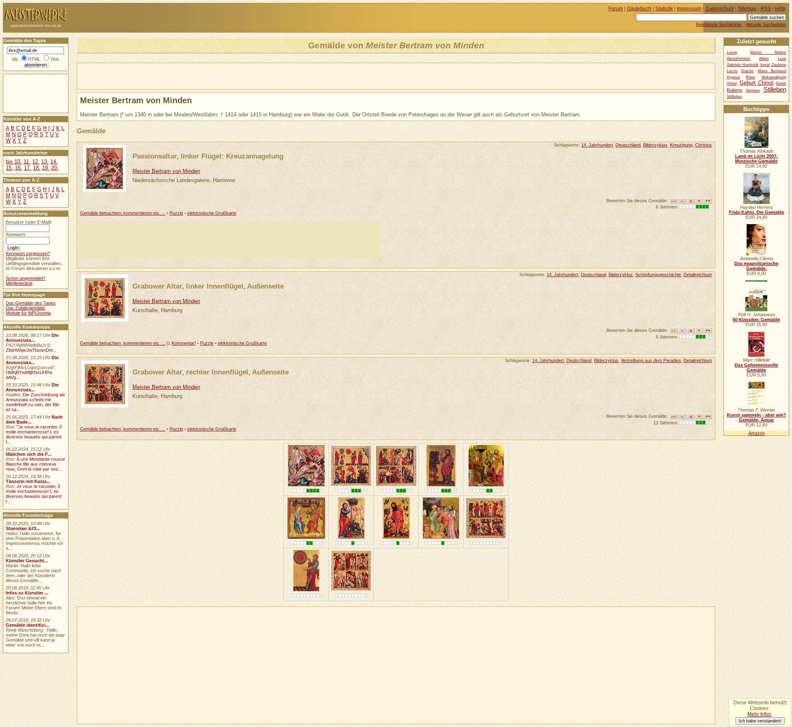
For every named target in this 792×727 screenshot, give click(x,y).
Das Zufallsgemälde (25, 307)
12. (36, 162)
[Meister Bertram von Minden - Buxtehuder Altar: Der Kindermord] (486, 484)
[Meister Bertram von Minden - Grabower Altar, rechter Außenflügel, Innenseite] (351, 589)
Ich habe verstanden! (760, 720)
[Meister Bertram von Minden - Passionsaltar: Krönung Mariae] (306, 537)
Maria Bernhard (772, 71)
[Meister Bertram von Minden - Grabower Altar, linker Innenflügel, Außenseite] (351, 484)
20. (55, 168)
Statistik (664, 9)
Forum (615, 9)
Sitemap (747, 9)
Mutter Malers (768, 52)
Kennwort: (16, 234)
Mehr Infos (759, 714)
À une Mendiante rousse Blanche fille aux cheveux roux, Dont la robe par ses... (35, 464)
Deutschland (628, 144)
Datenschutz (720, 9)
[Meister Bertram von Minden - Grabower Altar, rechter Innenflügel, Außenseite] (396, 484)
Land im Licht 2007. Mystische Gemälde (756, 158)
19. (46, 168)
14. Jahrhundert (597, 144)
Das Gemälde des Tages (31, 303)
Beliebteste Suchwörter (719, 24)
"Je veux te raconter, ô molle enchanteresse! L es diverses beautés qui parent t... (34, 434)
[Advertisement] (173, 75)
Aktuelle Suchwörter (766, 24)
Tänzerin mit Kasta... (28, 481)
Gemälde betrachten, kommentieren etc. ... (122, 213)
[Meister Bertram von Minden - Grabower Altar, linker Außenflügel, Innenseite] (486, 537)
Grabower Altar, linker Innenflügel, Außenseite (208, 286)
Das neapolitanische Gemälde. (756, 266)
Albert (764, 59)
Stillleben (734, 97)
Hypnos (733, 77)
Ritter (750, 77)
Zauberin (778, 65)
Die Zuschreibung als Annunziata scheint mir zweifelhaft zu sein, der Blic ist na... (35, 402)
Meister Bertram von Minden (166, 171)
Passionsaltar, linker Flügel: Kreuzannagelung (207, 156)
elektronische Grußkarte (211, 213)
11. (27, 162)
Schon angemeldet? (25, 278)
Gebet (781, 83)
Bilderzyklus (655, 144)
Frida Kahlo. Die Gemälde (756, 212)
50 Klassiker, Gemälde (756, 319)
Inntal (765, 65)
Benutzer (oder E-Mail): (29, 222)
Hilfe (780, 9)
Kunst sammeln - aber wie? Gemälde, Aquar (756, 417)
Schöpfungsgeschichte (658, 274)
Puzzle (176, 213)
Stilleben (775, 89)
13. (45, 162)
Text (54, 59)
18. (36, 168)
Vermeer (753, 90)
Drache (747, 71)
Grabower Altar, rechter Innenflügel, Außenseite (210, 372)
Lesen (732, 52)
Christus (703, 144)
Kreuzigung (681, 144)
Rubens (734, 90)
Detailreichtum (698, 274)
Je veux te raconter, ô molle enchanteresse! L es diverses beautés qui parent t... (33, 494)
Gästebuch (639, 9)
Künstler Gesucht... (27, 560)
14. (54, 162)
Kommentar (183, 343)
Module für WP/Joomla (28, 312)
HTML (34, 59)
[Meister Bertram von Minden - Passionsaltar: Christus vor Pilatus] (441, 537)
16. (18, 168)
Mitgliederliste (19, 283)
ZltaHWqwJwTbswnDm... (31, 350)
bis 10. (14, 162)
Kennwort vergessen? (28, 253)
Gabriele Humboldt (743, 65)
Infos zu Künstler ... (27, 592)
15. (9, 168)
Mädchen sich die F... (28, 454)
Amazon (756, 433)
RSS (766, 9)
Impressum (689, 9)
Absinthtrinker (738, 59)
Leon (782, 59)
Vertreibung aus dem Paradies (651, 360)
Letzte (732, 71)
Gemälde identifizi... (27, 625)
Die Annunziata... (32, 338)
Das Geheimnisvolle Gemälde (756, 367)
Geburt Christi (756, 83)
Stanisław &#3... (23, 528)
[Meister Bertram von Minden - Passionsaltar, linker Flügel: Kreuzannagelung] (306, 484)
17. (27, 168)
